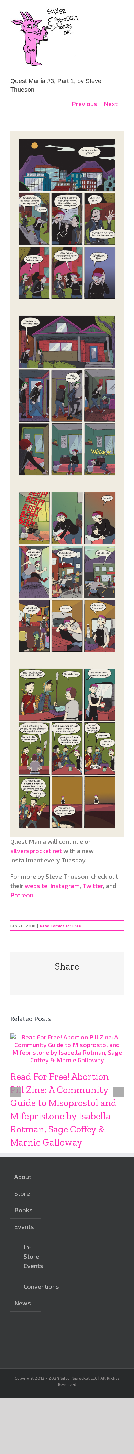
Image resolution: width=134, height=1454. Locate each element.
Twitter (92, 885)
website (36, 885)
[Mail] (54, 1346)
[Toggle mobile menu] (121, 10)
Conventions (29, 1286)
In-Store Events (29, 1256)
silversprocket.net (36, 850)
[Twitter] (75, 1333)
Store (22, 1193)
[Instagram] (54, 1333)
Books (23, 1210)
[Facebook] (65, 1333)
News (22, 1303)
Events (24, 1226)
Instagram (65, 885)
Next (111, 104)
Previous (84, 104)
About (22, 1176)
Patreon (21, 895)
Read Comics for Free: (61, 925)
